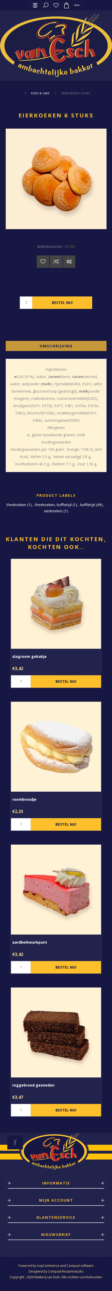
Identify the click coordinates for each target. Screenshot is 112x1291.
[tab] (56, 346)
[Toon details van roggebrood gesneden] (56, 1032)
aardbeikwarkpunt (29, 942)
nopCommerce (48, 1265)
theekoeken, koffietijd (53, 504)
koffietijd (87, 504)
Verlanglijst (56, 5)
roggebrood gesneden (33, 1085)
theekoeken (16, 504)
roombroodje (24, 799)
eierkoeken (53, 510)
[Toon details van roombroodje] (56, 747)
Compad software (80, 1265)
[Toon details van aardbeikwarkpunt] (56, 890)
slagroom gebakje (29, 656)
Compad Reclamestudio (66, 1271)
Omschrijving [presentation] (56, 345)
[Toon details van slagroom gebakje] (56, 604)
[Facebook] (15, 1142)
